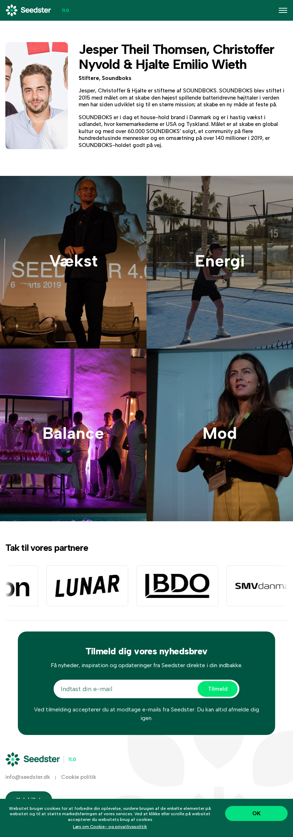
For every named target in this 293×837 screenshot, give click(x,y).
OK (256, 813)
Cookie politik (78, 777)
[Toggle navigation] (283, 10)
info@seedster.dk (27, 777)
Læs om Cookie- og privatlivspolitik (110, 826)
